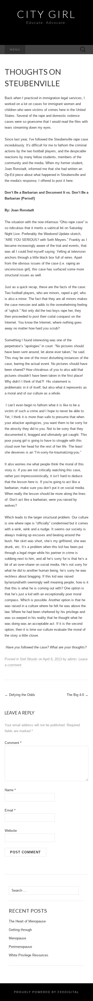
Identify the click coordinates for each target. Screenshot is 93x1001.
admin (71, 659)
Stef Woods (28, 659)
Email (10, 810)
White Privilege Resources (28, 955)
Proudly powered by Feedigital (46, 992)
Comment (13, 743)
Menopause (17, 938)
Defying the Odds (20, 695)
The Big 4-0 (77, 695)
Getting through (20, 930)
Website (11, 831)
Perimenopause (20, 947)
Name (10, 790)
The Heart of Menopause (27, 921)
